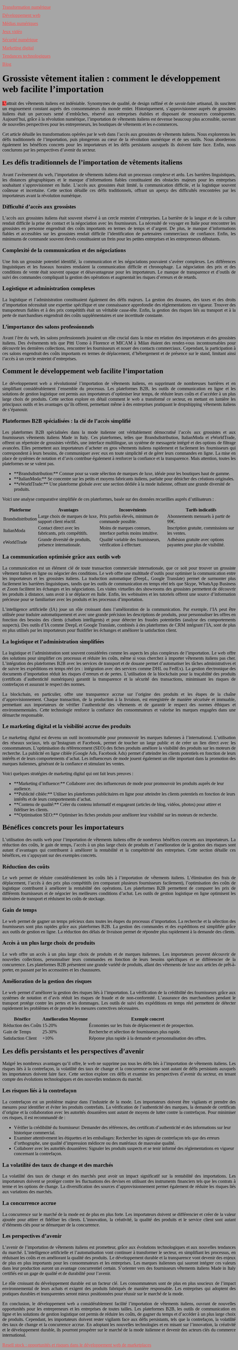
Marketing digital (18, 47)
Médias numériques (20, 23)
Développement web (21, 15)
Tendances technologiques (26, 55)
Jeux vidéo (12, 31)
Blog (6, 64)
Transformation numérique (26, 7)
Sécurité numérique (20, 39)
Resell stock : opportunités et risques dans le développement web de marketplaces (76, 1344)
